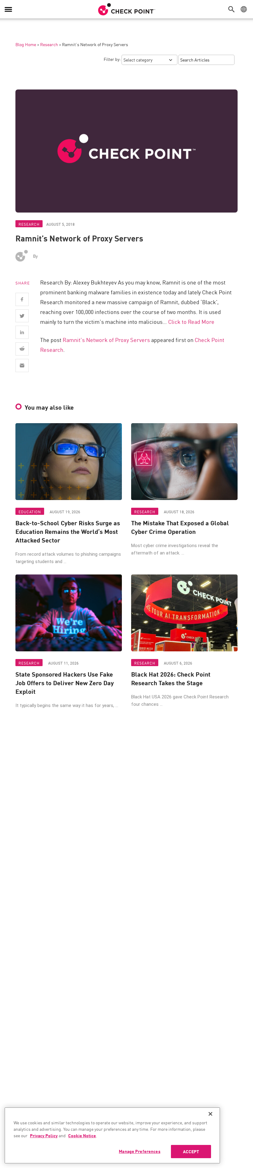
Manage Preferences (139, 1151)
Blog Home (25, 44)
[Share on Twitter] (22, 316)
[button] (233, 9)
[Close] (210, 1114)
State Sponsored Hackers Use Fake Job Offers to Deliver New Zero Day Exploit (64, 683)
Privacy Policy (44, 1135)
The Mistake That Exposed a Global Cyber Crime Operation (180, 527)
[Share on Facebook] (22, 299)
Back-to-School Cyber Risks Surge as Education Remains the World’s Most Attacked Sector (67, 531)
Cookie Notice (82, 1135)
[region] (112, 1135)
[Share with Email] (22, 365)
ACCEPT (191, 1151)
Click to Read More (191, 321)
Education (30, 511)
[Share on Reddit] (22, 349)
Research (49, 44)
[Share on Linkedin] (22, 332)
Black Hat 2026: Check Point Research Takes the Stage (170, 678)
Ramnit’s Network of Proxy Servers (106, 340)
